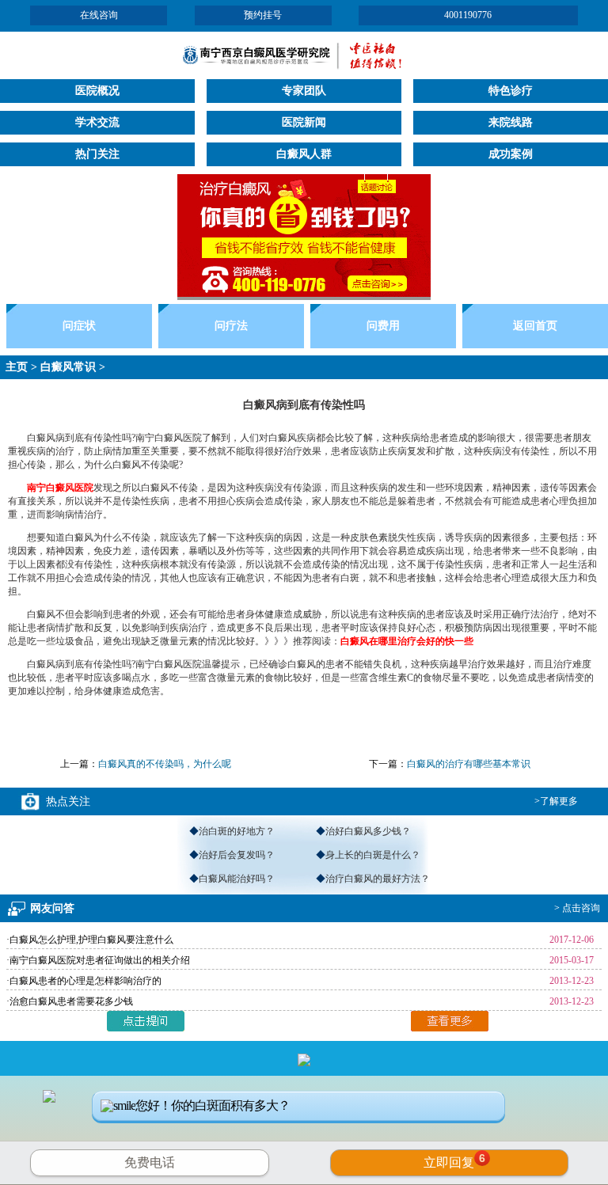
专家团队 (304, 91)
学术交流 (97, 122)
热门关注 (97, 154)
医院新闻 (304, 122)
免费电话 (149, 1162)
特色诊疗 (510, 91)
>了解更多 (556, 801)
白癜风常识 (68, 367)
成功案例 (510, 154)
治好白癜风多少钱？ (368, 831)
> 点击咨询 (577, 907)
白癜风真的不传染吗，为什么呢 (164, 763)
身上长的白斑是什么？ (372, 854)
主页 (17, 367)
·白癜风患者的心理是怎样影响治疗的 (84, 980)
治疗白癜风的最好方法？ (377, 878)
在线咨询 (99, 15)
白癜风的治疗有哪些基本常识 (468, 763)
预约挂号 (263, 15)
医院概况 (97, 91)
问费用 (383, 326)
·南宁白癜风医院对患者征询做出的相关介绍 (98, 960)
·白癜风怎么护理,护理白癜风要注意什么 (89, 939)
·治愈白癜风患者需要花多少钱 (69, 1001)
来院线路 (510, 122)
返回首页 (535, 326)
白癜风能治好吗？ (237, 878)
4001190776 (468, 15)
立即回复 (454, 1160)
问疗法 (231, 326)
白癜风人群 (304, 154)
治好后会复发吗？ (237, 854)
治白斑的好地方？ (237, 831)
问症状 (79, 326)
